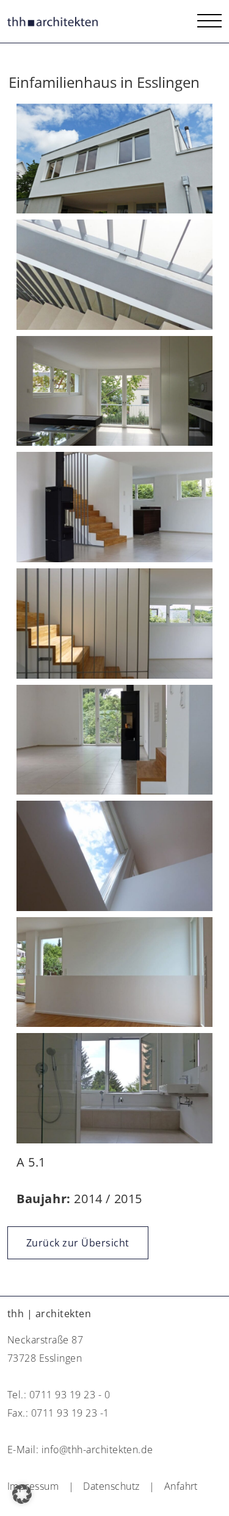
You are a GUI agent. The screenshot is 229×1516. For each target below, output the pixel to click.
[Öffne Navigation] (209, 21)
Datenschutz (111, 1486)
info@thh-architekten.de (97, 1449)
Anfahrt (181, 1486)
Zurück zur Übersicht (77, 1243)
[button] (22, 1494)
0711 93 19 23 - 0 (69, 1394)
